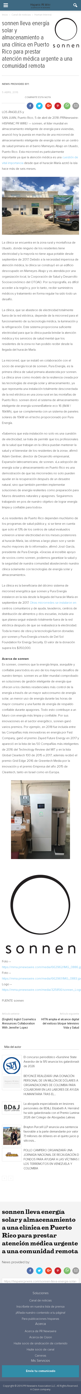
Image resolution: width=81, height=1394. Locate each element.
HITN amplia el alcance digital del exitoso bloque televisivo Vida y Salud (60, 1023)
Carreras (40, 1355)
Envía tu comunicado (40, 1371)
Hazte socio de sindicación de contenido (40, 1343)
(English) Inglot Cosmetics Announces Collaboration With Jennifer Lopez (19, 1023)
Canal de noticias (40, 1300)
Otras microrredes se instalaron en (53, 602)
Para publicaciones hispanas (40, 1318)
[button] (75, 5)
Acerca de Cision (40, 1337)
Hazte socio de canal (40, 1349)
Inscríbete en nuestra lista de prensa (40, 1306)
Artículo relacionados (17, 1041)
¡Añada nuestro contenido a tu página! (40, 1312)
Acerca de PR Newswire (40, 1331)
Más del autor (12, 1046)
